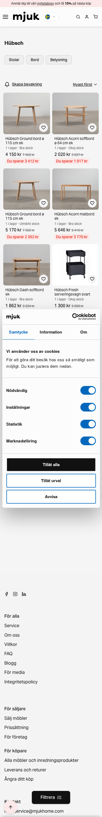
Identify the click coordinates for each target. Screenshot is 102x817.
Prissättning (16, 727)
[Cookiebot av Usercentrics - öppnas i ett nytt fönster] (73, 316)
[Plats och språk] (50, 17)
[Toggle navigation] (5, 17)
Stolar (14, 59)
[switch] (88, 407)
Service (11, 625)
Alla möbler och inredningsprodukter (41, 760)
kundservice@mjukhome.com (34, 811)
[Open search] (78, 16)
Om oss (12, 635)
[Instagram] (15, 594)
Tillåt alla (51, 464)
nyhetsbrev (45, 3)
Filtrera (48, 797)
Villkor (10, 644)
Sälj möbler (15, 718)
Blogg (10, 663)
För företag (15, 737)
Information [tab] (51, 332)
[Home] (26, 17)
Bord (35, 59)
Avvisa (51, 496)
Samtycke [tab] (18, 332)
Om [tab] (83, 332)
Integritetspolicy (21, 682)
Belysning (58, 59)
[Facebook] (6, 594)
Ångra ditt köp (18, 779)
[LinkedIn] (24, 594)
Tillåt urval (51, 480)
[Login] (86, 16)
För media (14, 672)
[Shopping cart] (95, 16)
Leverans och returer (25, 770)
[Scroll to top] (10, 807)
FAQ (8, 653)
